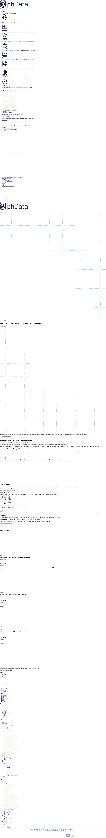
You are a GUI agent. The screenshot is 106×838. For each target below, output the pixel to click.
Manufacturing (7, 753)
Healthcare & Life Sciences (9, 751)
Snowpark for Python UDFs (13, 517)
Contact (3, 776)
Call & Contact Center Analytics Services (11, 746)
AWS (8, 771)
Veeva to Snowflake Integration (9, 747)
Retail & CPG (6, 754)
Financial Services (7, 752)
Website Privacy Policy (39, 830)
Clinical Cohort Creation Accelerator (10, 744)
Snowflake (8, 770)
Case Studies (6, 757)
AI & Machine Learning (8, 725)
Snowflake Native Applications (9, 736)
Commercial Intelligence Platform (10, 795)
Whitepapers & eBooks (8, 758)
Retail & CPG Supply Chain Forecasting (11, 749)
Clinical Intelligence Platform (9, 794)
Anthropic (8, 769)
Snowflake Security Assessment (10, 739)
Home (3, 722)
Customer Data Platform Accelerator (10, 743)
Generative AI (6, 726)
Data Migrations (7, 727)
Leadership (6, 763)
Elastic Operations (7, 790)
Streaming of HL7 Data (8, 748)
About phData (6, 762)
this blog (14, 488)
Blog (5, 756)
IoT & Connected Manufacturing (10, 740)
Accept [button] (68, 835)
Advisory (6, 791)
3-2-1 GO (6, 793)
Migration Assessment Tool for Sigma (11, 738)
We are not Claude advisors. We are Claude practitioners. (12, 177)
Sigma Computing (10, 774)
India (7, 766)
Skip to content (2, 0)
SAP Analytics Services (8, 742)
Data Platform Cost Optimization (10, 741)
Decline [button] (73, 835)
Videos (5, 759)
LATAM (8, 767)
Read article (2, 569)
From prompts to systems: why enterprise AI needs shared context (13, 153)
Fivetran (8, 773)
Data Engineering (7, 728)
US (7, 765)
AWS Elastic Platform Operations (10, 737)
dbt (7, 772)
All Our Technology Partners (12, 775)
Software (3, 760)
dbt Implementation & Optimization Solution (12, 745)
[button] (53, 526)
